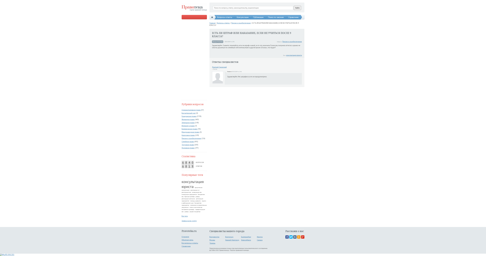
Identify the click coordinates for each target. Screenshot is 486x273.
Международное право (190, 132)
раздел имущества (195, 211)
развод (187, 211)
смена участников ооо (196, 207)
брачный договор (190, 196)
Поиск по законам (276, 17)
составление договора (188, 209)
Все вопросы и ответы (190, 243)
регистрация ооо (186, 192)
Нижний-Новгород (232, 240)
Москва (212, 240)
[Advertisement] (194, 60)
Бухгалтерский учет (189, 113)
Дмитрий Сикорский (219, 67)
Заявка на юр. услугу (189, 221)
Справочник (293, 17)
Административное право (191, 110)
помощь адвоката (195, 201)
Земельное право (188, 123)
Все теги (185, 216)
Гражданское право (189, 116)
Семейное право (188, 142)
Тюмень (212, 243)
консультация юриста (193, 184)
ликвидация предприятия (189, 194)
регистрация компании (188, 199)
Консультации (243, 17)
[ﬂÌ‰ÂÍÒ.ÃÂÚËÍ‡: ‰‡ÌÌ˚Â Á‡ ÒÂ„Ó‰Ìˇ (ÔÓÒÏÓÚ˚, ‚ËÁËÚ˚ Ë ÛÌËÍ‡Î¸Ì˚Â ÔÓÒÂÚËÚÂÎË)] (7, 255)
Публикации (258, 17)
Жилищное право (188, 119)
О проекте (185, 237)
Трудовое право (188, 145)
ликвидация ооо (196, 192)
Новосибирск (246, 240)
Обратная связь (187, 240)
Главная (212, 23)
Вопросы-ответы (224, 17)
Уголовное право (188, 148)
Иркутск (260, 237)
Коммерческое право (189, 129)
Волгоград (229, 237)
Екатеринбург (246, 237)
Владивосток (214, 237)
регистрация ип (194, 190)
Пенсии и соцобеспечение (191, 138)
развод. (198, 196)
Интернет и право (188, 126)
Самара (259, 240)
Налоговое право (188, 135)
